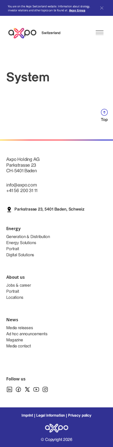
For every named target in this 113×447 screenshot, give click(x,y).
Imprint (27, 415)
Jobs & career (18, 285)
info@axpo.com (21, 185)
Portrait (12, 249)
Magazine (14, 340)
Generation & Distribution (28, 237)
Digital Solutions (20, 255)
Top (104, 120)
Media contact (18, 346)
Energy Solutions (21, 243)
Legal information (50, 415)
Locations (14, 298)
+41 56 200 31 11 (21, 190)
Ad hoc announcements (27, 334)
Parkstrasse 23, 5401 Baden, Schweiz (49, 209)
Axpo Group (77, 10)
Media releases (19, 328)
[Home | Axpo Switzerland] (25, 33)
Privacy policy (79, 415)
